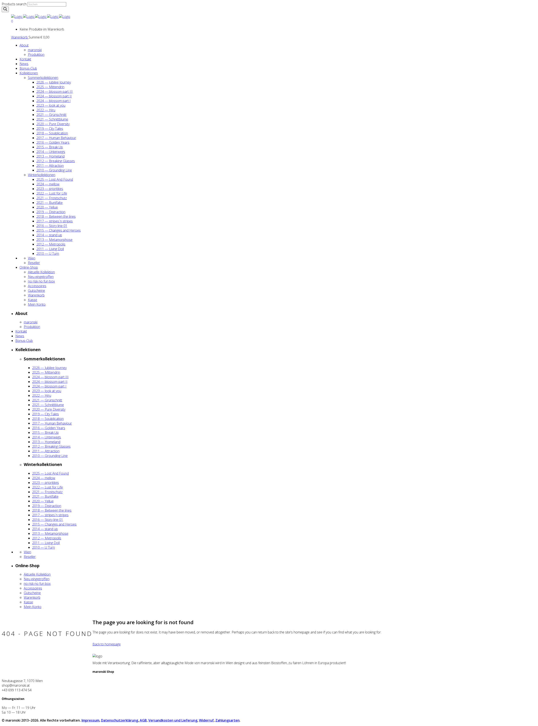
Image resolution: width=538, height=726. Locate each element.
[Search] (5, 9)
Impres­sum (90, 720)
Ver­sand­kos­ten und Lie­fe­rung (172, 720)
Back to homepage (106, 644)
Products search (14, 4)
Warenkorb (20, 37)
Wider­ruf (206, 720)
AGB (143, 720)
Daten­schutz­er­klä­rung (119, 720)
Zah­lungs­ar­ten (227, 720)
